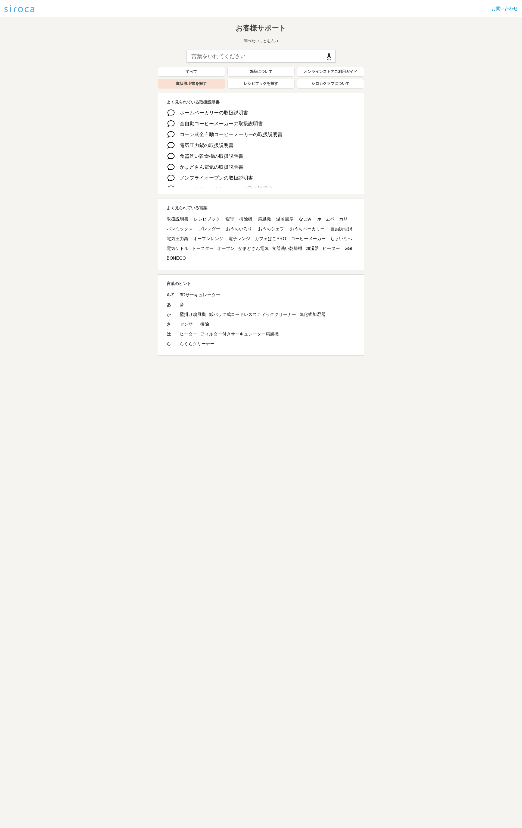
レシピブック (207, 219)
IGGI (347, 248)
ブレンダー (209, 229)
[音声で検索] (329, 56)
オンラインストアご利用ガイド (330, 71)
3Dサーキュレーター (200, 295)
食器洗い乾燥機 (287, 248)
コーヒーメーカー (308, 238)
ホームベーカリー (334, 219)
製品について (261, 71)
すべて (191, 71)
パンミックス (180, 229)
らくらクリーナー (197, 343)
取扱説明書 (177, 219)
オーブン (226, 248)
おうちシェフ (271, 229)
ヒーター (331, 248)
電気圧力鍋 (177, 238)
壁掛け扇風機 (193, 314)
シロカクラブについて (331, 83)
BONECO (176, 258)
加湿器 (312, 248)
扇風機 (264, 219)
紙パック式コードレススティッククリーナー (252, 314)
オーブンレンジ (208, 238)
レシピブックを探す (261, 83)
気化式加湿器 (312, 314)
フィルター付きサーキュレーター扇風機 (239, 334)
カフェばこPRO (270, 238)
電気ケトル (177, 248)
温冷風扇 (285, 219)
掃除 (204, 324)
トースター (203, 248)
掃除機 (245, 219)
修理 (229, 219)
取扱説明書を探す (191, 83)
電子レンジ (239, 238)
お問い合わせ (505, 8)
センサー (188, 324)
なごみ (305, 219)
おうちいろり (239, 229)
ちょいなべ (341, 238)
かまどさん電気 (253, 248)
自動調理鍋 (341, 229)
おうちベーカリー (307, 229)
